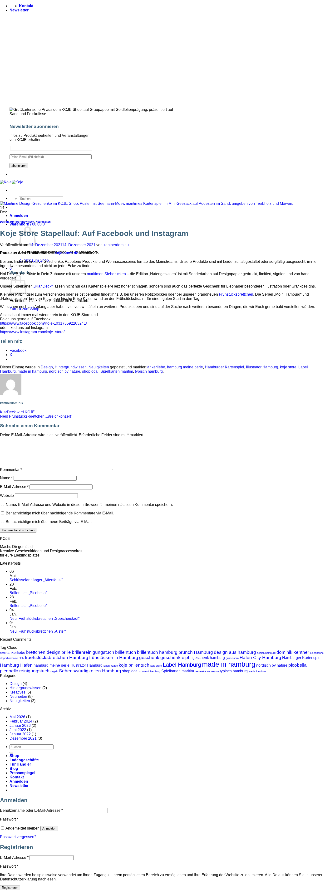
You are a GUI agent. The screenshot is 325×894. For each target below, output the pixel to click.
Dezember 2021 (23, 738)
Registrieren (10, 887)
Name (6, 478)
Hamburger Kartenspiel (224, 367)
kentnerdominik (116, 245)
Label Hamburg (182, 664)
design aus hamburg (235, 652)
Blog (14, 769)
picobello (9, 670)
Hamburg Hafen (16, 665)
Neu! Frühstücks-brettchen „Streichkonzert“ (36, 416)
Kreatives (17, 692)
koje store (288, 367)
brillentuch (125, 652)
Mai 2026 (17, 717)
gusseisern (232, 658)
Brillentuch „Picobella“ (28, 593)
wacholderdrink (257, 671)
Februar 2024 (21, 721)
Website (7, 495)
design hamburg (266, 652)
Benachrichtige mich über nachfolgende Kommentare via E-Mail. (60, 513)
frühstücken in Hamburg (113, 657)
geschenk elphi (176, 657)
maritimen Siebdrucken (107, 274)
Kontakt (17, 777)
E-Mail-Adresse (14, 487)
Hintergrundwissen (22, 221)
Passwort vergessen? (18, 837)
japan (106, 665)
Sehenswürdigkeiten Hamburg (90, 670)
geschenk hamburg (208, 658)
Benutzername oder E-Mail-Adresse (31, 810)
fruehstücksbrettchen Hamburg (56, 657)
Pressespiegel (22, 773)
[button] (19, 10)
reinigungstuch (34, 670)
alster (3, 652)
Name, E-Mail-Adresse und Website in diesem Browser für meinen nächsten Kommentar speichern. (89, 505)
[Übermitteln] (11, 752)
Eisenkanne (317, 652)
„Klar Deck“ (43, 286)
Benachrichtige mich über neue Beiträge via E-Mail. (49, 522)
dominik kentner (292, 652)
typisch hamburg (149, 371)
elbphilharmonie (9, 658)
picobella (297, 665)
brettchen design (43, 652)
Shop (14, 756)
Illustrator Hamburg (262, 367)
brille (66, 652)
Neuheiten (18, 696)
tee (196, 671)
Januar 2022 (20, 734)
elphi (21, 658)
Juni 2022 (18, 730)
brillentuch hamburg (157, 652)
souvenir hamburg (149, 671)
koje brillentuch (134, 665)
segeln (54, 671)
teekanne (204, 671)
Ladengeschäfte (24, 760)
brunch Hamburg (195, 652)
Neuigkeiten (43, 221)
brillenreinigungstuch (93, 652)
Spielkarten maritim (116, 371)
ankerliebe (156, 367)
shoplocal (90, 371)
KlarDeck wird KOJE (17, 412)
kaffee (114, 665)
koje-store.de (66, 253)
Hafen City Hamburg (260, 657)
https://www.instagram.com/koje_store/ (32, 332)
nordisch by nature (64, 371)
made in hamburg (32, 371)
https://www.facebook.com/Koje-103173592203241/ (43, 323)
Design (4, 221)
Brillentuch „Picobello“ (28, 606)
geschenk (149, 657)
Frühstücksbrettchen (236, 294)
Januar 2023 (20, 725)
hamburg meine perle (185, 367)
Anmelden (49, 828)
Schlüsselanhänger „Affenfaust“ (36, 580)
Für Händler (20, 764)
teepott (215, 671)
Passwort (9, 819)
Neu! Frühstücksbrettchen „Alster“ (38, 631)
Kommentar (11, 470)
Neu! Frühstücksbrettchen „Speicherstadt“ (44, 618)
